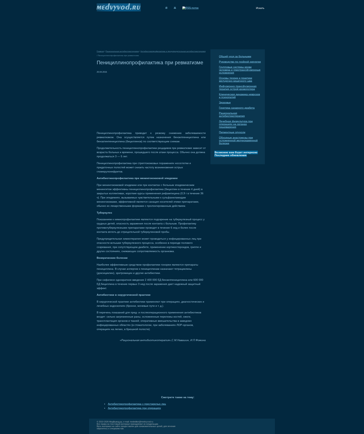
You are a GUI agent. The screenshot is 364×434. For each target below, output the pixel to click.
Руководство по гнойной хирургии (240, 61)
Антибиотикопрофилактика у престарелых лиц (137, 404)
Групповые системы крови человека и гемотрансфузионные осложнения (239, 70)
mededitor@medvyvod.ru (141, 422)
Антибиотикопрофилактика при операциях (134, 408)
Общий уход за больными (235, 56)
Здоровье (225, 102)
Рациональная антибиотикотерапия (232, 114)
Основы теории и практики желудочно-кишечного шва (235, 79)
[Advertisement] (128, 100)
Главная (100, 51)
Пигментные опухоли (232, 132)
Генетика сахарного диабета (237, 107)
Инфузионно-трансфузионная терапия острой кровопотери (238, 87)
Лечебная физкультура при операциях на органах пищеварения (236, 124)
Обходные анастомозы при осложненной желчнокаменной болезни (238, 140)
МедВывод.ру (115, 422)
